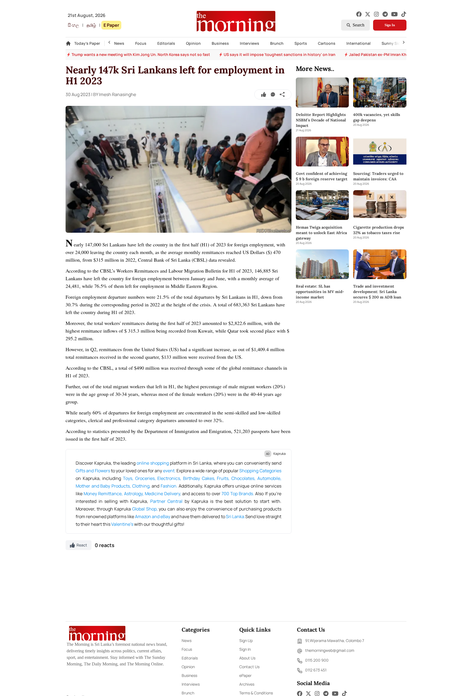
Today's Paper (87, 43)
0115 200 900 (317, 660)
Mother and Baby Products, (103, 486)
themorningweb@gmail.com (329, 650)
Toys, (128, 478)
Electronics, (169, 478)
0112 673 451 (315, 670)
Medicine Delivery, (163, 494)
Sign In (390, 25)
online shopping (153, 463)
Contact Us (249, 666)
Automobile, (269, 478)
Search (358, 25)
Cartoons (326, 43)
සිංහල (73, 25)
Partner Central (166, 501)
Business (220, 43)
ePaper (245, 675)
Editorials (166, 43)
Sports (300, 43)
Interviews (249, 43)
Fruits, (223, 478)
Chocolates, (243, 478)
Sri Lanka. (235, 516)
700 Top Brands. (238, 494)
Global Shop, (145, 509)
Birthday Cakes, (199, 478)
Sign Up (246, 640)
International (358, 43)
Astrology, (134, 494)
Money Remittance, (103, 494)
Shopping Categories (260, 471)
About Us (247, 658)
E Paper (111, 25)
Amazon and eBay (152, 516)
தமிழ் (91, 25)
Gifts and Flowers (93, 471)
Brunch (277, 43)
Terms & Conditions (256, 692)
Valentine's (122, 524)
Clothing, (141, 486)
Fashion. (169, 486)
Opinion (193, 43)
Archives (246, 684)
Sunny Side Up (395, 43)
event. (169, 471)
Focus (140, 43)
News (119, 43)
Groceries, (145, 478)
